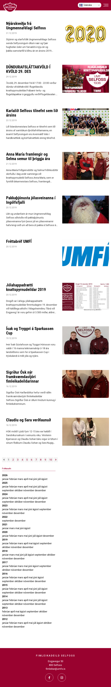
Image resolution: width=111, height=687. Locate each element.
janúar (5, 479)
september (8, 490)
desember (40, 490)
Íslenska (88, 5)
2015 (4, 585)
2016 (4, 573)
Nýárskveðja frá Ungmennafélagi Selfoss (26, 25)
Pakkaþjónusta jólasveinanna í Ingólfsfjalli (31, 200)
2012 (4, 619)
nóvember (29, 490)
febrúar (13, 479)
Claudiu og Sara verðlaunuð (28, 420)
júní (35, 479)
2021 (4, 524)
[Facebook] (49, 677)
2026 (4, 475)
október (18, 490)
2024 (4, 494)
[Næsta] (56, 459)
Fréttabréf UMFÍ (19, 241)
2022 (4, 516)
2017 (4, 562)
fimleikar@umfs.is (55, 668)
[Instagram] (62, 677)
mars (21, 479)
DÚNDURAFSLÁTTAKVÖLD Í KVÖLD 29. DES (28, 69)
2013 (4, 607)
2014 (4, 596)
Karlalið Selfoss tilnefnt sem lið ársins (32, 112)
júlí (39, 479)
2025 (4, 482)
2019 (4, 539)
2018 (4, 551)
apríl (26, 479)
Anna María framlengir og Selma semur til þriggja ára (28, 156)
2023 (4, 505)
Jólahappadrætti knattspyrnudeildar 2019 (26, 287)
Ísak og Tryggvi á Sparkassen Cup (29, 330)
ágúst (44, 479)
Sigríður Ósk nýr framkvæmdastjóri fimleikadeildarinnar (22, 377)
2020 (4, 532)
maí (31, 479)
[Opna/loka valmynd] (106, 5)
